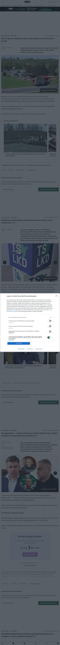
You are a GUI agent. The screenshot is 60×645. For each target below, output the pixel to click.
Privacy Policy (38, 349)
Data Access (30, 349)
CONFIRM (19, 343)
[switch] (49, 321)
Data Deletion (21, 349)
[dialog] (30, 322)
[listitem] (30, 317)
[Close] (56, 296)
